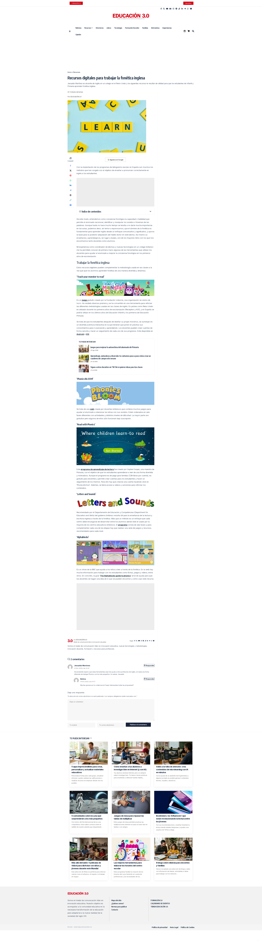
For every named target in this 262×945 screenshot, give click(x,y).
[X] (164, 8)
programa (122, 525)
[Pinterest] (176, 8)
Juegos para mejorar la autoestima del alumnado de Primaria (114, 347)
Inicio (70, 72)
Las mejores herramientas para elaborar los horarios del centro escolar (128, 866)
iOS (87, 334)
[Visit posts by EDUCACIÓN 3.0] (70, 640)
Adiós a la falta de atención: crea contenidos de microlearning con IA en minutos (172, 769)
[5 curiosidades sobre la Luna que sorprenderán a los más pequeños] (89, 802)
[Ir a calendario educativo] (185, 31)
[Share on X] (70, 170)
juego (85, 300)
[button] (193, 31)
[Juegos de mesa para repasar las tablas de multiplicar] (131, 802)
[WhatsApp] (188, 8)
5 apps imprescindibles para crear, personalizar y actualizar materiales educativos (87, 769)
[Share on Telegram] (70, 190)
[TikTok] (179, 8)
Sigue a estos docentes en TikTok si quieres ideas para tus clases (116, 367)
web (92, 409)
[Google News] (170, 8)
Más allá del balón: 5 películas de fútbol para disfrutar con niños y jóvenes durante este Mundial (86, 866)
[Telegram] (185, 8)
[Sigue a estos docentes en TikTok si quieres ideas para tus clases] (84, 368)
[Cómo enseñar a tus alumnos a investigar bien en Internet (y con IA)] (131, 753)
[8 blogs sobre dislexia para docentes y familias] (173, 849)
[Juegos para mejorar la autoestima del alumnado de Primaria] (84, 348)
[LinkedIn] (182, 8)
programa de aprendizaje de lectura (97, 469)
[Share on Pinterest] (70, 175)
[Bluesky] (190, 8)
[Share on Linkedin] (70, 185)
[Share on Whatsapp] (70, 180)
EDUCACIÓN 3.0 (75, 97)
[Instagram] (173, 8)
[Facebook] (161, 8)
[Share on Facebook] (70, 165)
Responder (149, 665)
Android (80, 334)
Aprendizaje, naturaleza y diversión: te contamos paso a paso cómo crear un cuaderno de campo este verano (120, 357)
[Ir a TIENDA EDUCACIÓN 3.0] (189, 31)
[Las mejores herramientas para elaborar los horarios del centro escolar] (131, 849)
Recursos (76, 72)
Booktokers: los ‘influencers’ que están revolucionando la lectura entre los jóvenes (173, 819)
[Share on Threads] (70, 195)
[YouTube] (167, 8)
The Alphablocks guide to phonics (115, 576)
